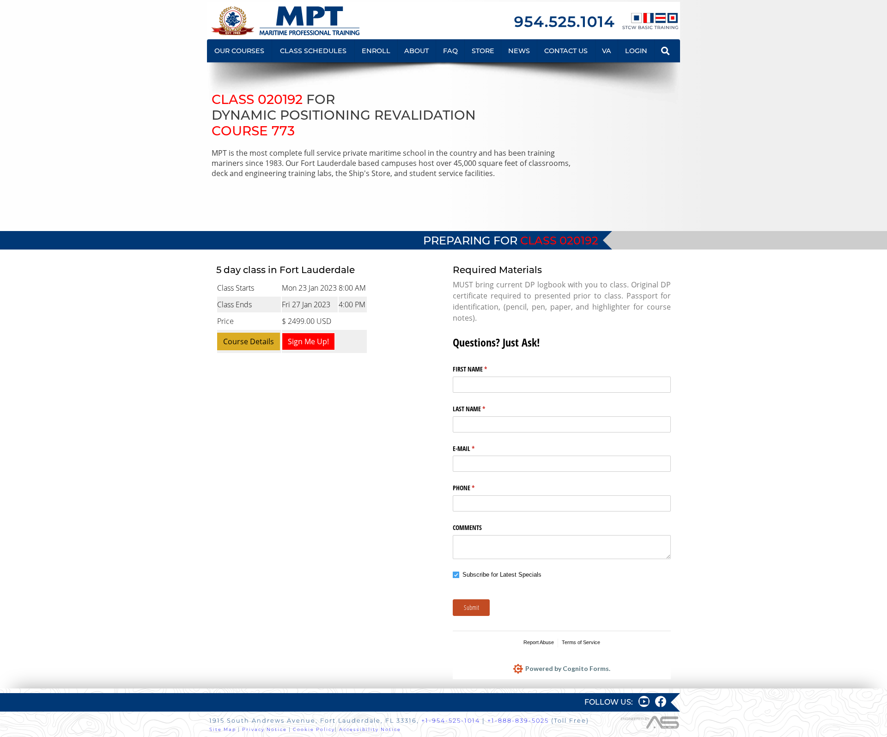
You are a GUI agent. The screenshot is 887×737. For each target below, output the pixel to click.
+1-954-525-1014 (450, 720)
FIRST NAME (481, 369)
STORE (483, 51)
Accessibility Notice (370, 729)
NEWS (519, 51)
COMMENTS (467, 527)
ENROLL (376, 51)
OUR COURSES (239, 51)
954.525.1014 (564, 21)
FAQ (450, 51)
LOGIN (636, 51)
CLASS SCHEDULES (313, 51)
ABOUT (416, 51)
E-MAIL (474, 448)
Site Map (222, 729)
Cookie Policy (314, 729)
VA (606, 51)
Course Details (248, 341)
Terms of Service (581, 642)
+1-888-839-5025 (518, 720)
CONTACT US (566, 51)
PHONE (474, 487)
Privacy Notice (264, 729)
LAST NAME (480, 408)
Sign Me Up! (308, 341)
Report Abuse (538, 642)
